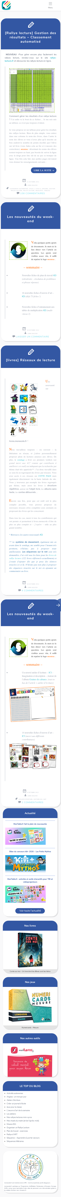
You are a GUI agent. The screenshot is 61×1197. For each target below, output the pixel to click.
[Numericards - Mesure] (30, 1006)
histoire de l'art (40, 799)
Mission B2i (11, 1124)
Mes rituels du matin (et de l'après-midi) (23, 1121)
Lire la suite (44, 170)
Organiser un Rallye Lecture (18, 1127)
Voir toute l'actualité (30, 910)
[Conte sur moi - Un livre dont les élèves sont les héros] (30, 950)
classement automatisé (19, 189)
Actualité (30, 813)
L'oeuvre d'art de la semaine (18, 1110)
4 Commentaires (32, 590)
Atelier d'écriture (13, 1100)
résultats (39, 190)
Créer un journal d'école (16, 1103)
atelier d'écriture (25, 799)
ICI (54, 275)
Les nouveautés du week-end (30, 219)
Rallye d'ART (12, 1134)
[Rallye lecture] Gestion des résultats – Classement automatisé (30, 37)
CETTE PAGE (44, 475)
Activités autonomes (15, 1093)
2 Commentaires (32, 802)
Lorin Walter (32, 185)
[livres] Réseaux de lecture (30, 360)
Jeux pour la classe (14, 1107)
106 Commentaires (32, 193)
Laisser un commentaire (32, 336)
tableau (47, 190)
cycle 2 (31, 189)
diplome (45, 189)
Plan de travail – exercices (17, 1131)
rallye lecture (28, 190)
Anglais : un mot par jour (16, 1097)
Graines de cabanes (38, 679)
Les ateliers (11, 1114)
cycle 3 (38, 189)
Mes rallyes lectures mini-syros (19, 1117)
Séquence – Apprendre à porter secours (23, 1138)
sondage (21, 459)
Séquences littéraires (15, 1141)
